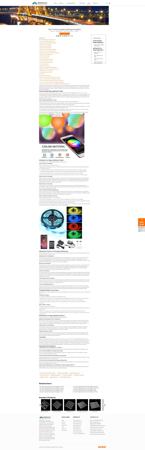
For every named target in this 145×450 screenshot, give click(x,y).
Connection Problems (44, 64)
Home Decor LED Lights (67, 375)
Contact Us (64, 428)
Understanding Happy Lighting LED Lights (48, 39)
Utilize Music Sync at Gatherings (46, 70)
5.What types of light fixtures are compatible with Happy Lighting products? (55, 83)
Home (63, 420)
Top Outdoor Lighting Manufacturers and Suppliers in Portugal (52, 389)
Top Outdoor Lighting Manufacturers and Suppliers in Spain (84, 389)
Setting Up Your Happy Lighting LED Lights (48, 42)
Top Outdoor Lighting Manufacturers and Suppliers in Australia (85, 386)
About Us (63, 421)
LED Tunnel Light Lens (77, 425)
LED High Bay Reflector (97, 405)
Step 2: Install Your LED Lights (45, 46)
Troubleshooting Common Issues (46, 62)
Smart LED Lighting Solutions (65, 377)
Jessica (141, 229)
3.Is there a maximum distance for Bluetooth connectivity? (52, 80)
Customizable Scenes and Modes (46, 59)
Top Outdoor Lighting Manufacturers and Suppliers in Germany (85, 391)
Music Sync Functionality (45, 56)
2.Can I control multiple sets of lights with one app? (50, 78)
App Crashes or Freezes (44, 65)
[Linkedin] (101, 447)
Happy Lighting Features (74, 373)
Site (78, 31)
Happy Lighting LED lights (44, 93)
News (63, 426)
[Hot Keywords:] (107, 3)
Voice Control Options (44, 57)
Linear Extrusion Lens (77, 430)
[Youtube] (105, 447)
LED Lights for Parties (44, 377)
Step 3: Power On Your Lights (45, 47)
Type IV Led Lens (85, 411)
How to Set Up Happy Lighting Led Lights (47, 373)
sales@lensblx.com (97, 422)
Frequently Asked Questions (45, 75)
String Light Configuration (79, 375)
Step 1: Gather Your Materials (45, 44)
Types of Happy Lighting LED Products (47, 41)
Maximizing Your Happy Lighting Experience (48, 67)
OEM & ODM (64, 425)
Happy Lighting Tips (53, 377)
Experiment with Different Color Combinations (49, 69)
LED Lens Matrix (72, 411)
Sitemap (61, 447)
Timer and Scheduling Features (46, 60)
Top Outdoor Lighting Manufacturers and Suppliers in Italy (51, 390)
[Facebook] (99, 447)
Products (63, 423)
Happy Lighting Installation (62, 373)
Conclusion (42, 74)
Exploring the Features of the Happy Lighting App (49, 52)
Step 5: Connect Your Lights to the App (47, 51)
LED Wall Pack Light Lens (78, 432)
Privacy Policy (64, 430)
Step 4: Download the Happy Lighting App (48, 49)
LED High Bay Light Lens (77, 421)
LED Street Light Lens (77, 420)
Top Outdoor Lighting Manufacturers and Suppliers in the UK (51, 391)
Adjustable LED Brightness (56, 375)
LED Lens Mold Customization (79, 433)
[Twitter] (103, 447)
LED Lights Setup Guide (44, 375)
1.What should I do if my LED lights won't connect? (50, 77)
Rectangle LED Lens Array (60, 411)
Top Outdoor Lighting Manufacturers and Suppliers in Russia (85, 390)
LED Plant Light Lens (77, 428)
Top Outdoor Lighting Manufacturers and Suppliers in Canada (52, 386)
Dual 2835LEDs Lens (47, 411)
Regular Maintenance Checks (46, 72)
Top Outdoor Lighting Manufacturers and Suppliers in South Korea (86, 387)
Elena (141, 230)
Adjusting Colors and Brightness (46, 54)
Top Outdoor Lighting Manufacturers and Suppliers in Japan (51, 387)
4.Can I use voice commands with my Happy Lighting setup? (52, 82)
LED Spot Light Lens (77, 426)
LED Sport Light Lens (77, 423)
